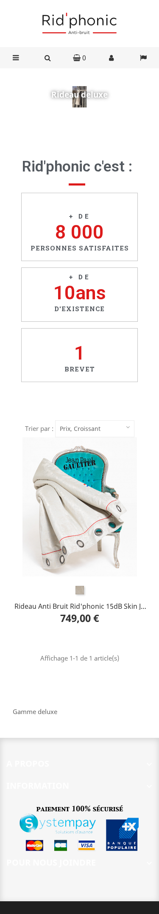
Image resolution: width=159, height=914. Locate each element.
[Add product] (62, 506)
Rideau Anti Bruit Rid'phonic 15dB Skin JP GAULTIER (79, 606)
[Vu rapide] (96, 506)
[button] (79, 57)
